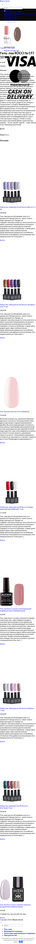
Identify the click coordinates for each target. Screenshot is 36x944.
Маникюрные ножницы (13, 12)
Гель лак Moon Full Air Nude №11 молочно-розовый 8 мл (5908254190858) (15, 906)
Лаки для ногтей (10, 935)
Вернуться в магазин (11, 51)
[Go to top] (1, 922)
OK (21, 941)
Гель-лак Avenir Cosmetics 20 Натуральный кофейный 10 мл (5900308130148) (15, 610)
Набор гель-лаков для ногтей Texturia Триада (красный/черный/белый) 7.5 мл (16, 508)
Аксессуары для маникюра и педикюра (19, 14)
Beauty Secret (5, 1)
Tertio (7, 135)
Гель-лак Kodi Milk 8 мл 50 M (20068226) (14, 411)
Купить (3, 66)
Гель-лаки (8, 10)
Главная (3, 48)
